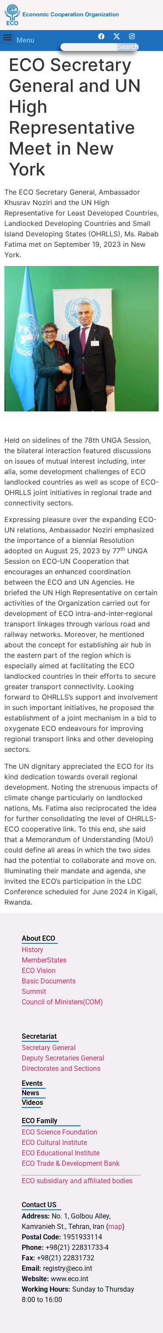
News (30, 1093)
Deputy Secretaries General (63, 1058)
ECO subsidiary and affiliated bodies (77, 1181)
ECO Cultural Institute (54, 1142)
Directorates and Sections (61, 1068)
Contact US (39, 1205)
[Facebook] (101, 36)
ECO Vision (39, 970)
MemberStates (44, 960)
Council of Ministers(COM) (62, 1002)
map (115, 1226)
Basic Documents (49, 981)
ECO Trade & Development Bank (71, 1163)
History (32, 950)
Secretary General (49, 1048)
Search (128, 47)
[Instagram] (132, 36)
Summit (34, 991)
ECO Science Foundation (59, 1132)
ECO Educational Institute (61, 1153)
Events (32, 1083)
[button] (7, 37)
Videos (32, 1102)
